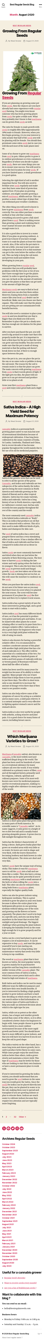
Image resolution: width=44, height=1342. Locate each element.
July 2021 (6, 1227)
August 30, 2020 (32, 746)
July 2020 (7, 1266)
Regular (34, 93)
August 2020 (8, 1263)
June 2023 (7, 1160)
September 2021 (10, 1221)
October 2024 (8, 1144)
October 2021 (8, 1218)
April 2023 (7, 1166)
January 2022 (8, 1208)
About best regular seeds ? (12, 1337)
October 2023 (8, 1147)
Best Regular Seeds (22, 25)
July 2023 (6, 1157)
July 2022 (6, 1189)
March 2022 (7, 1202)
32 (15, 1117)
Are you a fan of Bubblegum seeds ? (20, 1288)
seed (4, 111)
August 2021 (8, 1224)
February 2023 (9, 1173)
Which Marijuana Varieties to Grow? (22, 738)
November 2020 (9, 1253)
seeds (9, 106)
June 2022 (7, 1192)
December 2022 (9, 1179)
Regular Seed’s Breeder (14, 1278)
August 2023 (8, 1154)
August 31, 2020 (32, 41)
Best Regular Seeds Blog (22, 4)
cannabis (6, 429)
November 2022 (9, 1183)
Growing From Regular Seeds (21, 33)
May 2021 (6, 1234)
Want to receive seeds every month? (20, 1283)
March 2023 (7, 1170)
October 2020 (8, 1256)
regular (37, 108)
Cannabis (6, 483)
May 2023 (6, 1163)
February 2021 (8, 1243)
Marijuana (7, 289)
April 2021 (7, 1237)
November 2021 (9, 1215)
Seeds (7, 97)
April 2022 (7, 1199)
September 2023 (10, 1150)
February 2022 (9, 1205)
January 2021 (8, 1247)
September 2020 (10, 1259)
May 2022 (6, 1195)
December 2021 (9, 1211)
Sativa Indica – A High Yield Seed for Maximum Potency (22, 411)
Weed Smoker (16, 41)
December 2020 (9, 1250)
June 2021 (7, 1231)
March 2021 (7, 1240)
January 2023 (8, 1176)
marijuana (36, 119)
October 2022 (8, 1186)
